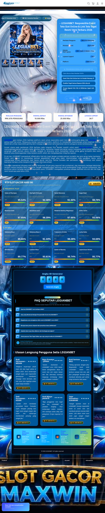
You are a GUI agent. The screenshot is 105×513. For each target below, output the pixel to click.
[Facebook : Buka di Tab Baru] (94, 501)
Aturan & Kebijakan (90, 470)
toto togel (92, 140)
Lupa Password (68, 470)
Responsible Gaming (48, 479)
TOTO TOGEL (4, 481)
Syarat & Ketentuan (48, 477)
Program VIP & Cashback (28, 470)
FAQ (45, 472)
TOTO (3, 467)
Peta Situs (29, 501)
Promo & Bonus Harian (28, 465)
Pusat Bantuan (47, 465)
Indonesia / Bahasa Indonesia (8, 501)
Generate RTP (95, 184)
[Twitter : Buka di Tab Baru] (97, 501)
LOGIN (71, 98)
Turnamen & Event (27, 467)
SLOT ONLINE (5, 477)
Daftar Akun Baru (69, 467)
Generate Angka (52, 287)
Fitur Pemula (89, 467)
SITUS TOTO (4, 474)
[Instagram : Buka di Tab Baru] (99, 501)
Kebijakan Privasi (48, 474)
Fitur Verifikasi (68, 474)
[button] (93, 3)
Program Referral (27, 479)
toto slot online (86, 147)
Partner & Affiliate (90, 486)
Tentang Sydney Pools (91, 481)
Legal (23, 501)
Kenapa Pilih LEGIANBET (91, 483)
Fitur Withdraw (26, 477)
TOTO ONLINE (5, 479)
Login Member (68, 465)
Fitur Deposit (26, 474)
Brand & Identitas (90, 488)
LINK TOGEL (4, 472)
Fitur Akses (88, 465)
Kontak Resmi (89, 472)
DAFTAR (85, 98)
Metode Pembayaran (27, 472)
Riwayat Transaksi (69, 472)
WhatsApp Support (48, 470)
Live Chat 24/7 (47, 467)
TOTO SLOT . (4, 470)
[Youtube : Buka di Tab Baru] (102, 501)
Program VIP (67, 477)
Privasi (18, 501)
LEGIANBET (8, 140)
